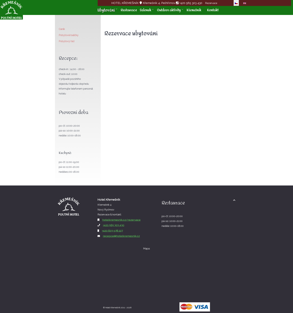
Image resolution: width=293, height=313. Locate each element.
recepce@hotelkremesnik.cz (121, 235)
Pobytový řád (66, 41)
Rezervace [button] (211, 3)
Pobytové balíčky (68, 35)
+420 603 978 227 (112, 230)
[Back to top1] (234, 200)
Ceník (62, 29)
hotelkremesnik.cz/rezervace (121, 219)
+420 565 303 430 (191, 3)
